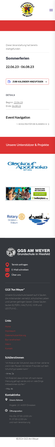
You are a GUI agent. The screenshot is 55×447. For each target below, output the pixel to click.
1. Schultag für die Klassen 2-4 (32, 124)
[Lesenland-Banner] (27, 193)
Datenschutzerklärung (15, 335)
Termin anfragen (20, 264)
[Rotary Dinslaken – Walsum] (27, 219)
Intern (8, 344)
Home (8, 326)
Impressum (10, 330)
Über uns (16, 274)
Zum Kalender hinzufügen (28, 81)
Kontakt (8, 348)
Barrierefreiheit (12, 339)
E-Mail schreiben (20, 269)
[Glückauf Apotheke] (27, 166)
